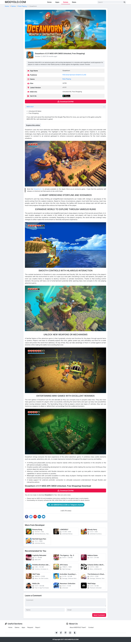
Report (37, 627)
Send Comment (99, 615)
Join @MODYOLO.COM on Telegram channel (66, 505)
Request (30, 627)
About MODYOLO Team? (78, 627)
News (74, 2)
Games (65, 2)
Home (49, 2)
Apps (57, 2)
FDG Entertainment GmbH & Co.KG (74, 75)
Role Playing (67, 79)
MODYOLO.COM (15, 2)
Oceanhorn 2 (38, 189)
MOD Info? (30, 107)
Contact (91, 627)
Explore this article (33, 125)
